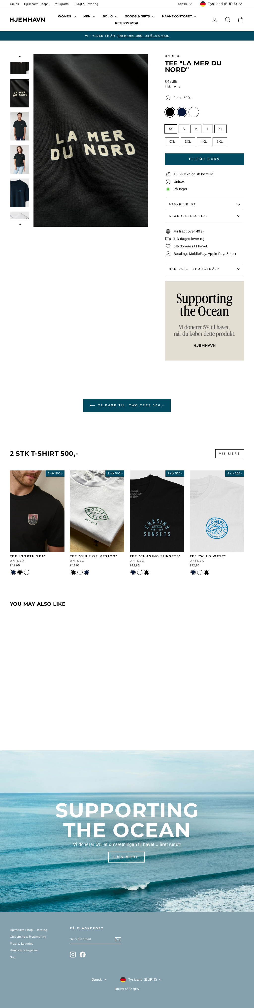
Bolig (108, 16)
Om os (14, 4)
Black (170, 112)
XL (220, 129)
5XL (220, 141)
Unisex (172, 55)
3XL (188, 141)
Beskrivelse (182, 204)
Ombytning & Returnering (28, 936)
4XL (204, 141)
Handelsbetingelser (24, 950)
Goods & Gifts (138, 16)
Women (65, 16)
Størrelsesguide (188, 215)
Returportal (62, 4)
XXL (172, 141)
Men (87, 16)
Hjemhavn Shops (36, 4)
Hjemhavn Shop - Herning (28, 930)
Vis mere (229, 453)
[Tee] (13, 572)
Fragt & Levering (86, 4)
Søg (13, 957)
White (194, 112)
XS (171, 129)
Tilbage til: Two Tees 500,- (130, 405)
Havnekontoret (177, 16)
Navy (182, 112)
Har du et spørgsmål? (194, 268)
